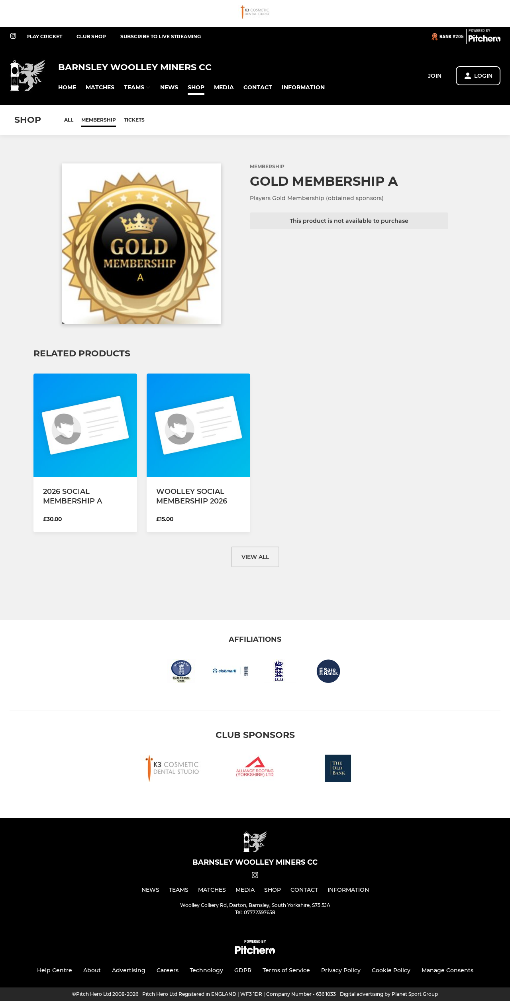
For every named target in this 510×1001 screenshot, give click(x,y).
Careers (167, 970)
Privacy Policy (341, 970)
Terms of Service (286, 970)
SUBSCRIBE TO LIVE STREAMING (160, 36)
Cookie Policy (391, 970)
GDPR (242, 970)
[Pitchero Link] (484, 40)
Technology (206, 970)
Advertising (128, 970)
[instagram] (13, 36)
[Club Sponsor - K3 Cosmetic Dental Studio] (255, 13)
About (92, 970)
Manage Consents (447, 970)
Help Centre (54, 970)
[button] (67, 87)
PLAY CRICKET (44, 36)
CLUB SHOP (91, 36)
